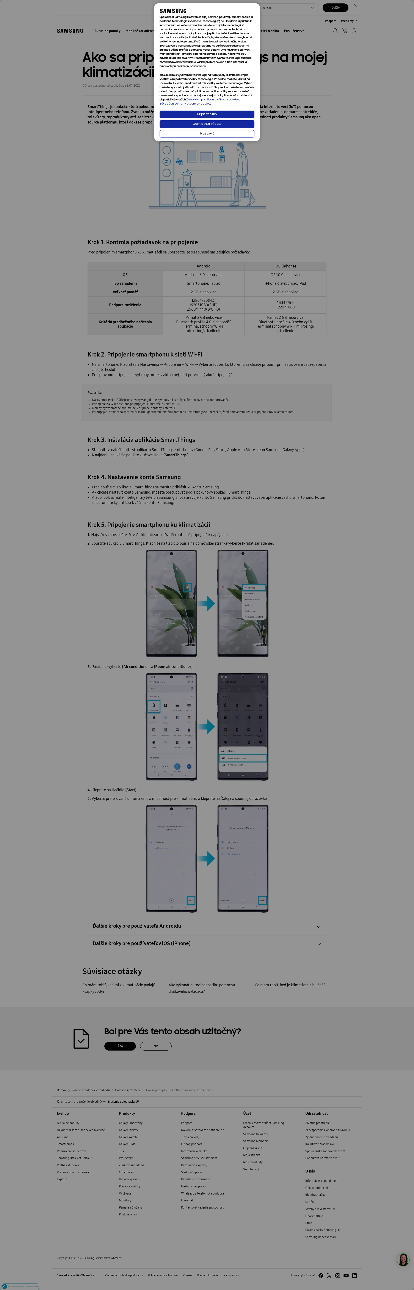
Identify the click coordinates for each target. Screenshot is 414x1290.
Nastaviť (207, 133)
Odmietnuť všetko (207, 124)
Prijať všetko (207, 114)
